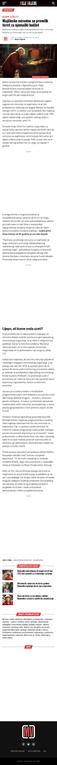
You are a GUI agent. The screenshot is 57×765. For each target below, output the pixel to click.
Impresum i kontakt (18, 751)
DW (29, 120)
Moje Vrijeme (20, 39)
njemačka (38, 560)
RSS (44, 751)
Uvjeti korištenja (34, 751)
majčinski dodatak (23, 560)
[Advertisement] (28, 181)
